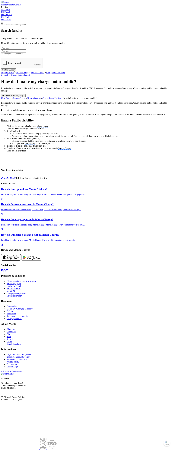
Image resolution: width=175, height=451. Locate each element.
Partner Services (14, 288)
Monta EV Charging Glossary (20, 309)
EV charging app (14, 283)
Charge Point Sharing (55, 72)
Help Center (6, 98)
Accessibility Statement (17, 359)
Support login (12, 367)
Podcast (10, 311)
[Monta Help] (5, 2)
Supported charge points (17, 316)
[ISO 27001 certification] (52, 448)
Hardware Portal (14, 286)
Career (9, 341)
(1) (13, 178)
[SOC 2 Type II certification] (20, 448)
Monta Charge (22, 72)
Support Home (7, 72)
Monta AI (11, 291)
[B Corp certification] (43, 448)
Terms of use (12, 364)
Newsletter (11, 313)
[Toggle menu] (2, 22)
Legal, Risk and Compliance (19, 354)
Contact (17, 5)
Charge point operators (16, 293)
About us (10, 329)
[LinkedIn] (7, 270)
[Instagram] (5, 270)
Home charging (37, 72)
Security (10, 339)
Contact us (11, 331)
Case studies (12, 306)
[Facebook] (2, 270)
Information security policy (18, 357)
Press (9, 336)
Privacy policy (13, 362)
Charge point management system (21, 281)
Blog (9, 334)
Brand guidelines (14, 344)
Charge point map (14, 318)
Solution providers (14, 296)
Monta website (7, 5)
